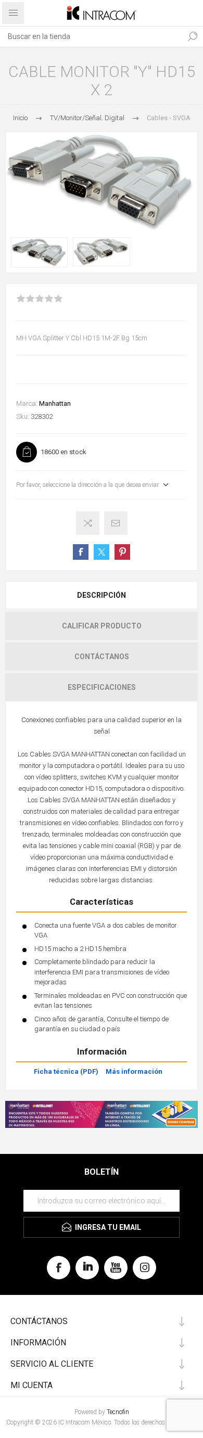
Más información (134, 1071)
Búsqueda (192, 36)
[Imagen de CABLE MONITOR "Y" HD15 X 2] (39, 252)
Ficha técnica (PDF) (66, 1071)
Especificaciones (102, 687)
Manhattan (55, 403)
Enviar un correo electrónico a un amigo (116, 523)
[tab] (101, 595)
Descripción (101, 595)
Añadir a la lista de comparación (87, 523)
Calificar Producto (102, 626)
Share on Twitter (101, 552)
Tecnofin (118, 1412)
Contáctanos (101, 656)
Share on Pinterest (122, 552)
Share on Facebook (80, 552)
